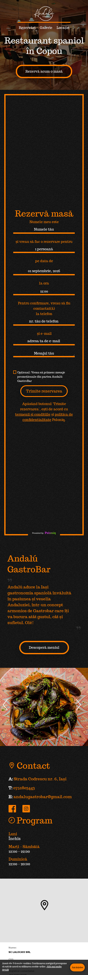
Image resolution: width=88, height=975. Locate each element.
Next (82, 710)
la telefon (44, 314)
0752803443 (24, 787)
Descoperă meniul (44, 647)
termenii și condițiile (32, 414)
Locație (63, 27)
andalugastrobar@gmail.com (42, 796)
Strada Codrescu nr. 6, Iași (40, 778)
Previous (9, 710)
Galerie (46, 27)
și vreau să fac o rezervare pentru (44, 241)
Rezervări (27, 27)
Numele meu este (44, 222)
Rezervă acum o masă (44, 71)
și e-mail (44, 333)
